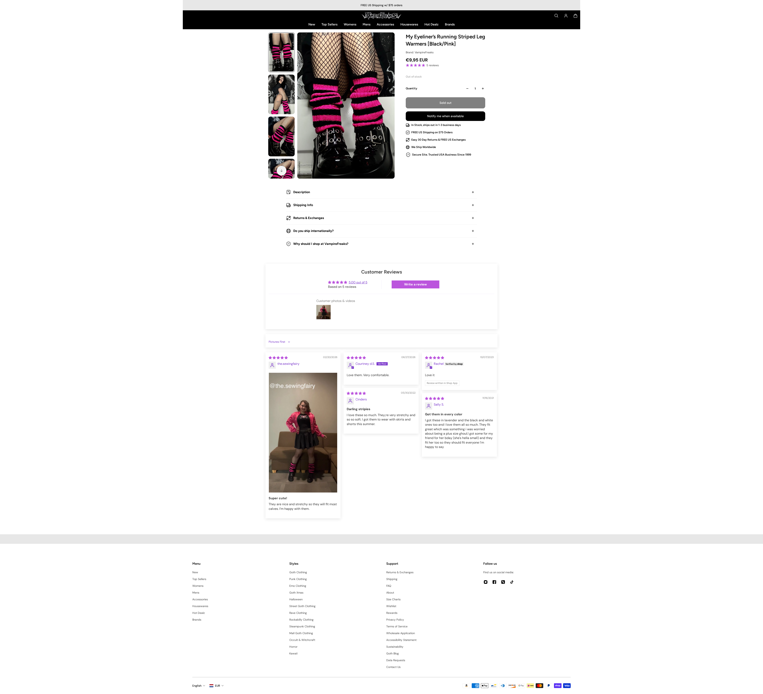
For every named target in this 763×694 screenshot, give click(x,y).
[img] (278, 358)
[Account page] (566, 15)
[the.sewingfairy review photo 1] (303, 433)
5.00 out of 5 (358, 282)
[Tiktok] (511, 582)
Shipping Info (303, 205)
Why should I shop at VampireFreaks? (320, 244)
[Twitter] (503, 582)
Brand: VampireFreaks (420, 52)
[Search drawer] (556, 15)
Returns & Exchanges (308, 218)
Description (301, 192)
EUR (217, 685)
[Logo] (381, 15)
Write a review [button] (415, 284)
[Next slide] (281, 170)
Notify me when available (445, 116)
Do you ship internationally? (313, 231)
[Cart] (575, 15)
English (196, 685)
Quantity (411, 88)
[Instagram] (485, 582)
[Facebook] (494, 582)
